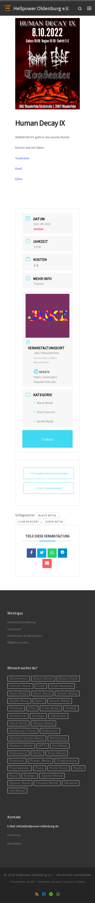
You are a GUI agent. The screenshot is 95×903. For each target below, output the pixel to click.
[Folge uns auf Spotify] (51, 894)
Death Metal (45, 421)
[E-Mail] (47, 563)
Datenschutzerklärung (21, 622)
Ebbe (18, 179)
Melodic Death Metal (26, 738)
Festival (16, 708)
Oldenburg (18, 753)
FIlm (32, 708)
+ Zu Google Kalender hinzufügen (48, 473)
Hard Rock (18, 723)
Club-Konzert (46, 412)
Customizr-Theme (73, 881)
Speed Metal (52, 775)
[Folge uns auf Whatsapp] (58, 894)
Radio (78, 768)
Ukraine (70, 783)
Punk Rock (59, 768)
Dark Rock (42, 693)
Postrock (16, 760)
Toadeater (22, 158)
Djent (39, 701)
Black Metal (45, 403)
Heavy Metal (43, 723)
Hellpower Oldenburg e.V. (34, 875)
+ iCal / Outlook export (49, 488)
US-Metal (17, 790)
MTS (42, 745)
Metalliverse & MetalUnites (24, 636)
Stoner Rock (19, 783)
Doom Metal (60, 701)
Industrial (50, 731)
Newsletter (14, 844)
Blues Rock (68, 678)
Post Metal (57, 753)
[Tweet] (41, 553)
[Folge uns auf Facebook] (43, 894)
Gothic (71, 708)
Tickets (39, 284)
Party (37, 753)
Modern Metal (21, 745)
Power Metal (40, 760)
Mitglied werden (18, 642)
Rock (13, 775)
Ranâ (18, 168)
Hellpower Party (22, 731)
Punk (39, 768)
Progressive (67, 760)
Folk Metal (51, 708)
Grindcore (17, 716)
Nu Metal (59, 745)
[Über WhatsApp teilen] (52, 553)
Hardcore (58, 716)
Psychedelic (19, 768)
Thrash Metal (47, 783)
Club (41, 686)
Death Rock (19, 701)
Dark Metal (18, 693)
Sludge (29, 775)
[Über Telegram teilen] (62, 553)
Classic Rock (20, 686)
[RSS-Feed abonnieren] (37, 894)
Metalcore (58, 738)
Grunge (38, 716)
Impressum (14, 629)
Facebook (14, 835)
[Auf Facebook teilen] (31, 553)
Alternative (18, 678)
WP (33, 881)
